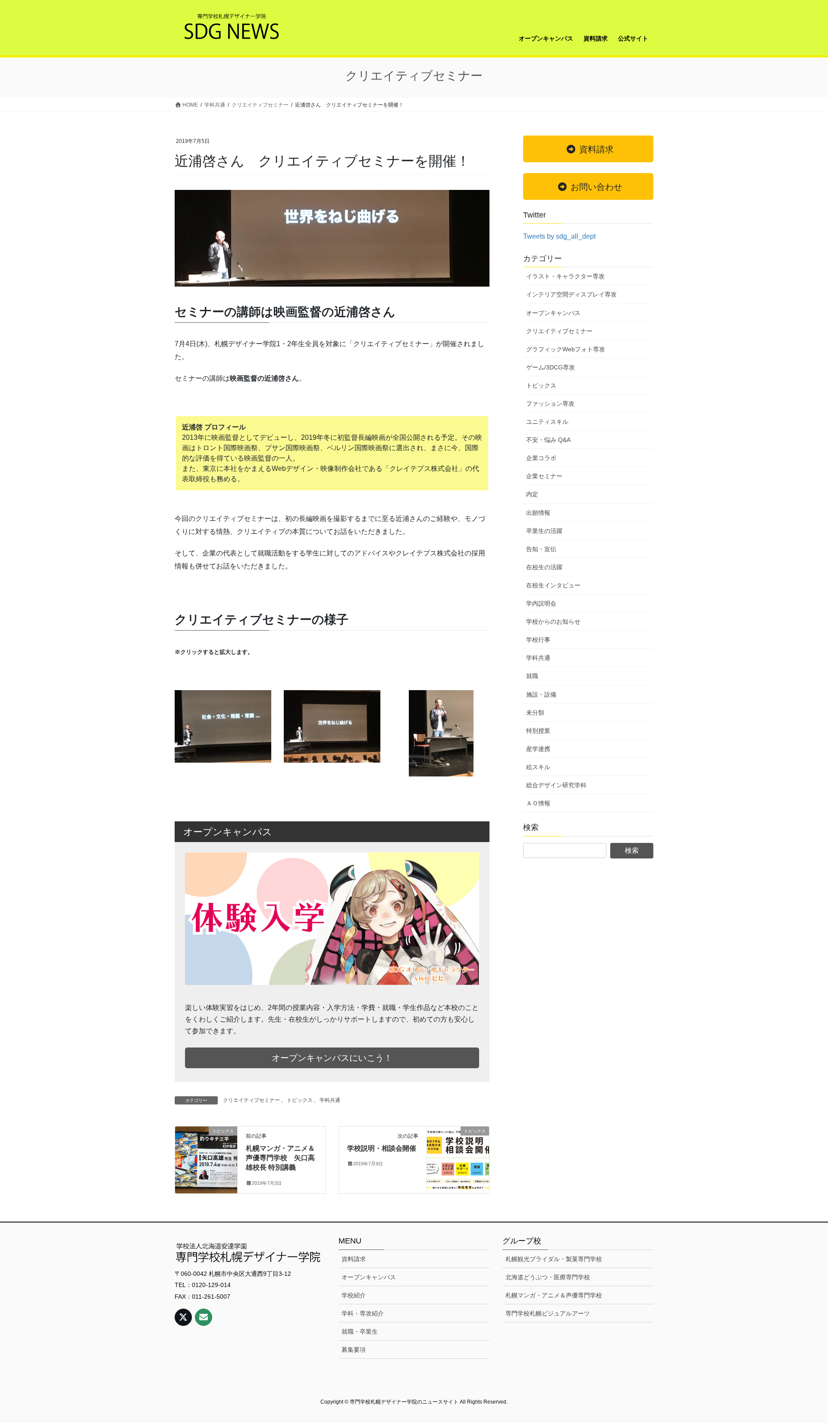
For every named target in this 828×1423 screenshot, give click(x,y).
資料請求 (354, 1259)
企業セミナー (544, 476)
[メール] (203, 1317)
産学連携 (538, 748)
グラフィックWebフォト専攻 (565, 349)
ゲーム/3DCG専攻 (550, 367)
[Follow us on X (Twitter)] (183, 1317)
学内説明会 (541, 603)
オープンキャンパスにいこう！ (332, 1058)
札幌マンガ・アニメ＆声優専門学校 (553, 1295)
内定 (532, 494)
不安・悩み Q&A (548, 439)
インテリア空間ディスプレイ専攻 (571, 294)
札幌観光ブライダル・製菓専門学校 (553, 1259)
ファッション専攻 (550, 403)
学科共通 (330, 1100)
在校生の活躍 (544, 567)
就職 (532, 675)
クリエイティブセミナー (251, 1100)
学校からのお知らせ (553, 621)
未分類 (535, 712)
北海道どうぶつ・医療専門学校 (547, 1277)
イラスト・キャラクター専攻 (565, 276)
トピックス (300, 1100)
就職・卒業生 (360, 1331)
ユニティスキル (547, 421)
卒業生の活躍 (544, 530)
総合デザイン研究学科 (556, 785)
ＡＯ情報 (538, 803)
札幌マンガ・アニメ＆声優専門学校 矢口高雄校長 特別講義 (280, 1158)
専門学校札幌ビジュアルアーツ (547, 1313)
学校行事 (538, 639)
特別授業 (538, 730)
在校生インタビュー (553, 585)
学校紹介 (354, 1295)
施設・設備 (541, 694)
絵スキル (538, 767)
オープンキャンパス (553, 312)
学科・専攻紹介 (363, 1313)
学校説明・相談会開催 (381, 1148)
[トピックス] (206, 1158)
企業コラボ (541, 457)
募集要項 (354, 1349)
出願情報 (538, 512)
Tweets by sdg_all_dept (559, 236)
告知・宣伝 (541, 549)
